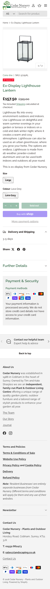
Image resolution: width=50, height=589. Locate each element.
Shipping (20, 104)
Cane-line (7, 75)
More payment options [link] (25, 221)
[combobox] (25, 14)
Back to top (25, 353)
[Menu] (45, 5)
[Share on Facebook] (18, 249)
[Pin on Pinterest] (24, 249)
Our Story (8, 418)
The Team (8, 412)
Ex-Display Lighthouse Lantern (25, 23)
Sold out (34, 205)
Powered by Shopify (18, 582)
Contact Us (9, 558)
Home (5, 23)
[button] (39, 5)
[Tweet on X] (13, 249)
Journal (7, 425)
